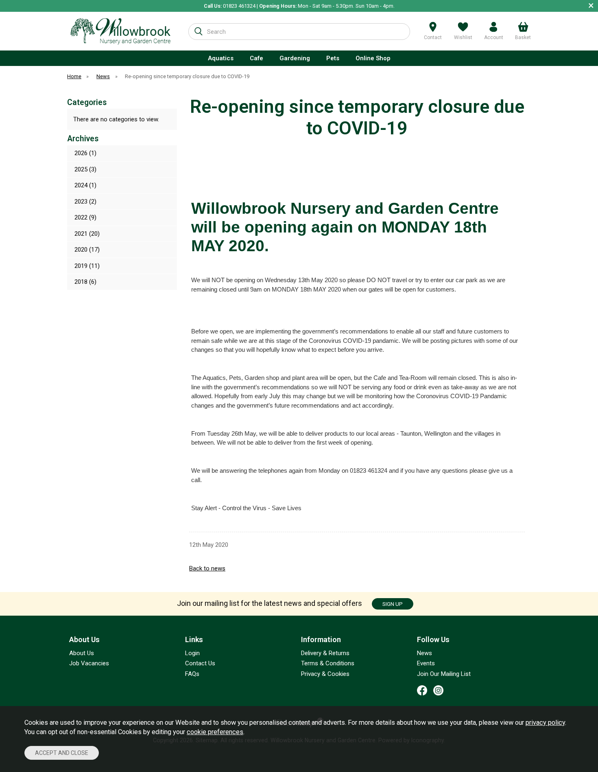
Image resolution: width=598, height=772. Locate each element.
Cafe (256, 58)
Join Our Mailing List (444, 674)
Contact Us (200, 663)
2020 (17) (87, 249)
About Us (81, 653)
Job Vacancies (89, 663)
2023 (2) (85, 201)
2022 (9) (85, 217)
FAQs (192, 674)
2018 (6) (85, 281)
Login (192, 653)
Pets (332, 58)
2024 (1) (85, 185)
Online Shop (373, 58)
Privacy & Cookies (325, 674)
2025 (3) (85, 169)
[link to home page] (120, 31)
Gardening (294, 58)
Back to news (207, 568)
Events (426, 663)
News (424, 653)
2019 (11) (87, 266)
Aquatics (221, 58)
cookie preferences (215, 732)
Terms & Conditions (327, 663)
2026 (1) (85, 153)
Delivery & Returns (325, 653)
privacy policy (545, 722)
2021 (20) (87, 233)
